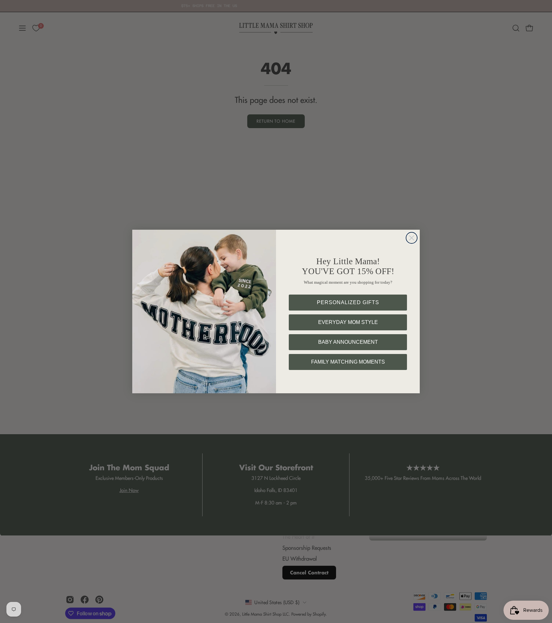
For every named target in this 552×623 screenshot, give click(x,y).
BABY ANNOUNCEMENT (348, 342)
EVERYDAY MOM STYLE (348, 322)
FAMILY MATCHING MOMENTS (348, 362)
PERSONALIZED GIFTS (348, 302)
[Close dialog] (411, 237)
